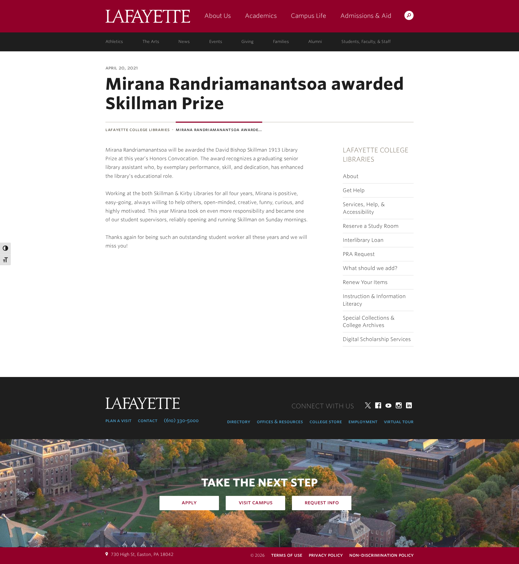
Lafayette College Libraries (137, 129)
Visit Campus (255, 502)
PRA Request (359, 254)
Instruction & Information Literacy (374, 300)
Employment (362, 421)
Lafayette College (147, 18)
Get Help (354, 190)
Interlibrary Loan (363, 240)
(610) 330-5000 (181, 420)
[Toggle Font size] (5, 259)
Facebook (378, 405)
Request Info (322, 502)
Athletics (114, 41)
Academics (261, 15)
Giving (247, 41)
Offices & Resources (280, 421)
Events (215, 41)
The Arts (150, 41)
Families (281, 41)
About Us (217, 15)
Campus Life (308, 15)
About (350, 176)
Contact (147, 420)
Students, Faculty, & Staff (366, 41)
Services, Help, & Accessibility (364, 208)
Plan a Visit (118, 420)
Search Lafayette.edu (409, 16)
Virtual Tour (399, 421)
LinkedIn (409, 405)
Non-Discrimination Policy (381, 555)
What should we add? (370, 268)
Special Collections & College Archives (368, 321)
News (184, 41)
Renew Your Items (365, 282)
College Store (326, 421)
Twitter (367, 405)
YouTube (388, 405)
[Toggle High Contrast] (5, 248)
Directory (238, 421)
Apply (189, 502)
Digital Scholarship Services (377, 339)
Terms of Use (286, 555)
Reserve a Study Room (370, 226)
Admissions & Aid (365, 15)
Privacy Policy (326, 555)
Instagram (398, 405)
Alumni (315, 41)
